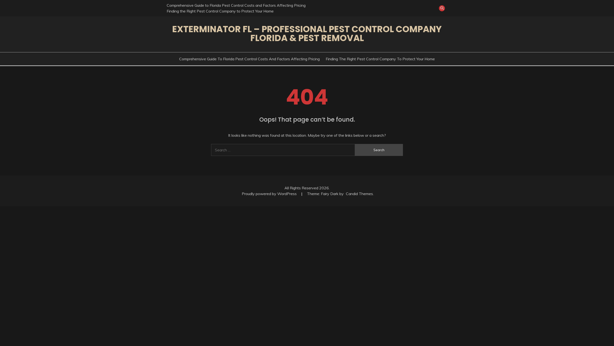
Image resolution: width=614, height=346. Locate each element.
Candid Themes (359, 193)
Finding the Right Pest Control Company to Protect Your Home (220, 11)
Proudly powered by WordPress (270, 193)
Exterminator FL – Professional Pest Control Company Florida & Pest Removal (307, 33)
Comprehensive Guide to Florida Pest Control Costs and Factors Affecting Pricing (236, 5)
